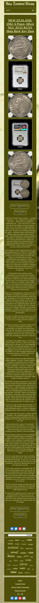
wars (22, 568)
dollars (27, 573)
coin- (10, 561)
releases (31, 565)
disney (11, 556)
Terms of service (20, 591)
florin (20, 573)
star (31, 552)
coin (28, 560)
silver (24, 564)
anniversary (29, 548)
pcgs (33, 569)
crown (10, 540)
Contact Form (20, 584)
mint (10, 543)
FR (22, 594)
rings (31, 557)
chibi (29, 539)
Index (20, 580)
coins (17, 544)
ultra (9, 565)
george (30, 544)
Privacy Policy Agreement (20, 587)
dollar (15, 569)
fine (28, 569)
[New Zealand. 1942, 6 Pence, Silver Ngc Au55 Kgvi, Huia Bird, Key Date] (20, 48)
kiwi (16, 560)
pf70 (26, 556)
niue (13, 572)
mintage (15, 565)
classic (23, 544)
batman (23, 540)
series (21, 561)
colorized (9, 569)
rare (17, 540)
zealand (13, 547)
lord (8, 553)
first (22, 548)
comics (23, 553)
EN (18, 594)
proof (14, 552)
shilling (19, 557)
